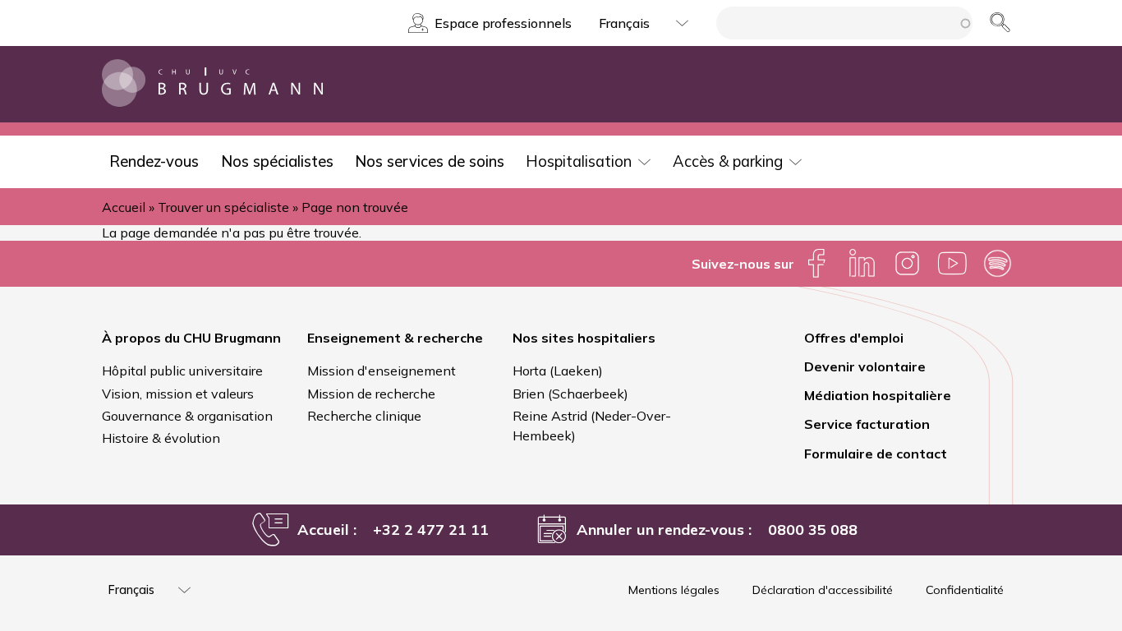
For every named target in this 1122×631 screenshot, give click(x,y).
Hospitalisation (579, 161)
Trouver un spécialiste (223, 207)
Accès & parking (728, 161)
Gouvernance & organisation (187, 416)
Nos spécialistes (277, 161)
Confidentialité (965, 590)
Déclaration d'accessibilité (822, 590)
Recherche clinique (364, 416)
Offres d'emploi (854, 337)
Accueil (123, 207)
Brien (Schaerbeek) (570, 393)
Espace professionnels (503, 23)
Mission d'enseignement (381, 370)
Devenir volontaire (865, 366)
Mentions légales (674, 590)
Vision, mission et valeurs (178, 393)
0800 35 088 (813, 529)
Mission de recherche (371, 393)
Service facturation (867, 424)
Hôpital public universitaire (182, 370)
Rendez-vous (154, 161)
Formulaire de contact (875, 453)
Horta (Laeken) (558, 370)
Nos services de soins (429, 161)
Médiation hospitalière (877, 395)
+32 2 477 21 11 (431, 529)
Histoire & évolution (161, 438)
